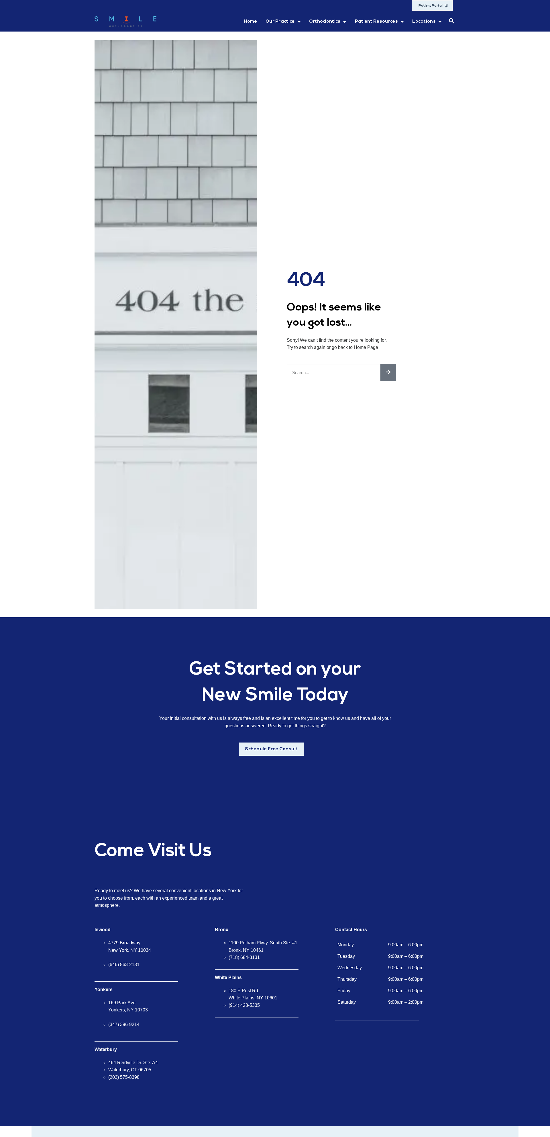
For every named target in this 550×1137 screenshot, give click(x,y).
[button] (451, 21)
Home (250, 21)
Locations (424, 21)
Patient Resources (376, 21)
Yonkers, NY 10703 (128, 1009)
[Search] (388, 372)
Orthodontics (325, 21)
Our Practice (280, 21)
